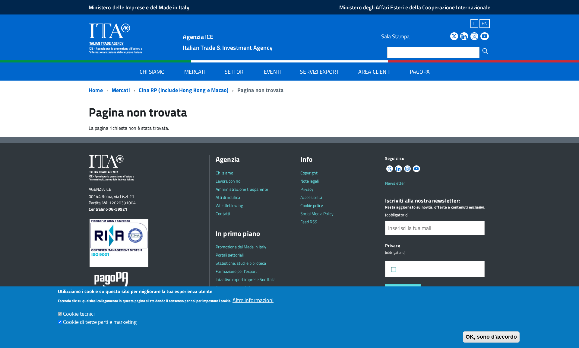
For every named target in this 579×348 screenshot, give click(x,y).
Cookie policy (311, 205)
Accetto (413, 269)
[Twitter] (454, 37)
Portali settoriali (230, 255)
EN (485, 23)
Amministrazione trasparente (242, 189)
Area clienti (374, 72)
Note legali (309, 181)
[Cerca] (485, 51)
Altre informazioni (253, 300)
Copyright (309, 173)
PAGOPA (420, 72)
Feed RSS (308, 222)
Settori (235, 72)
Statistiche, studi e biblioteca (241, 263)
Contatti (223, 213)
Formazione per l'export (236, 271)
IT (474, 23)
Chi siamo (152, 72)
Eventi (272, 72)
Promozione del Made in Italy (241, 247)
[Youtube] (484, 37)
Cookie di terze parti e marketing (100, 322)
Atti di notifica (228, 197)
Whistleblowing (229, 205)
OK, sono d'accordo (491, 337)
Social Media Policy (317, 213)
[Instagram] (474, 37)
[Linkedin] (464, 37)
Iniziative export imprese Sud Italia (246, 279)
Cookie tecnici (79, 314)
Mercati (194, 72)
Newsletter (395, 183)
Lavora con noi (228, 181)
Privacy (306, 189)
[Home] (115, 38)
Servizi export (319, 72)
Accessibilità (311, 197)
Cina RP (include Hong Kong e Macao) (184, 90)
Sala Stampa (395, 36)
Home (96, 90)
